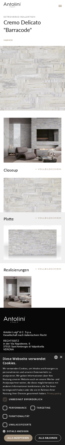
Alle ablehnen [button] (48, 437)
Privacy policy (54, 393)
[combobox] (56, 357)
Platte (9, 219)
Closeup (11, 170)
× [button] (61, 357)
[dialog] (32, 399)
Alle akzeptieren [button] (18, 437)
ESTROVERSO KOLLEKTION (19, 16)
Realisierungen (16, 270)
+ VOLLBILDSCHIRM (48, 169)
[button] (32, 431)
